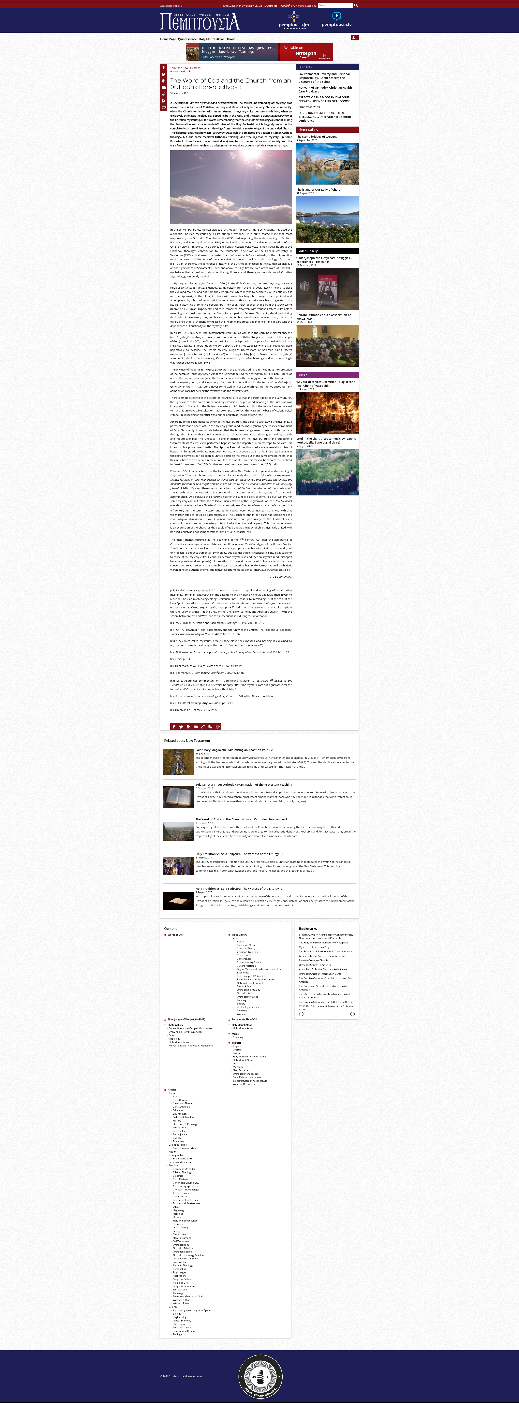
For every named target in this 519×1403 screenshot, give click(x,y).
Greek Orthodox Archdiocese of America (322, 956)
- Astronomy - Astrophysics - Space (191, 1310)
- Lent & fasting (180, 1227)
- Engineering (179, 1317)
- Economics (242, 972)
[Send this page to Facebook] (164, 67)
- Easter (236, 1053)
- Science (172, 1306)
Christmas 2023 (309, 107)
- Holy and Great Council (249, 983)
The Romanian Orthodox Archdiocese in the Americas (323, 987)
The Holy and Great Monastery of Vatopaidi (323, 942)
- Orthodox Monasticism (245, 1073)
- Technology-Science (248, 1007)
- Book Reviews (180, 1100)
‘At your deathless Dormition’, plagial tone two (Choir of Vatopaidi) (325, 384)
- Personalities (180, 1131)
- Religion (172, 1165)
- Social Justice (180, 1134)
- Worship (241, 1014)
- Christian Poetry (245, 948)
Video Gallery (308, 251)
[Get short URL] (164, 94)
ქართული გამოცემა (304, 6)
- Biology (176, 1313)
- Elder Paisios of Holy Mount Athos (255, 979)
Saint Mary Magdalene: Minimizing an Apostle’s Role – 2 (234, 750)
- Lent (235, 1063)
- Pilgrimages (179, 1272)
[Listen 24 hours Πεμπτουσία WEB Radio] (294, 20)
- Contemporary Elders (248, 962)
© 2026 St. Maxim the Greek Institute (181, 1376)
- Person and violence (179, 1162)
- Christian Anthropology (185, 1189)
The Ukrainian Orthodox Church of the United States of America (324, 995)
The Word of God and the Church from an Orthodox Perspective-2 (241, 819)
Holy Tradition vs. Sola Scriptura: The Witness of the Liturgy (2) (239, 889)
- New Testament (241, 1070)
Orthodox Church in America (315, 965)
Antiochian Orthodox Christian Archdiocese (323, 969)
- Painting (241, 1000)
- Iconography (175, 1155)
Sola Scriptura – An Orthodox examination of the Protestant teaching (244, 784)
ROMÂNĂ (285, 6)
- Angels (236, 1046)
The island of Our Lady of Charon (319, 189)
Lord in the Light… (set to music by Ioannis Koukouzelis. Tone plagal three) (326, 440)
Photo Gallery (308, 130)
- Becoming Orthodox (183, 1169)
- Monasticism (179, 1234)
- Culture (172, 1093)
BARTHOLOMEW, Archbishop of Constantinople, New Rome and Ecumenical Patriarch (326, 936)
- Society (240, 1003)
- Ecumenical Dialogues (185, 1200)
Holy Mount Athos (211, 39)
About (230, 39)
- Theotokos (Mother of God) (187, 1296)
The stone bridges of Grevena (316, 137)
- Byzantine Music (245, 945)
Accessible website (171, 6)
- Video (235, 938)
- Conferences (243, 958)
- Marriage (237, 1067)
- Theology (241, 1010)
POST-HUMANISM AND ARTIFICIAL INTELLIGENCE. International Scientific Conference (324, 116)
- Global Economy (181, 1320)
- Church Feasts (180, 1193)
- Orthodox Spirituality (248, 990)
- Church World (244, 955)
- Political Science (181, 1327)
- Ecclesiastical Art (182, 1158)
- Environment (179, 1113)
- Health (171, 1151)
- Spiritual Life (179, 1289)
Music (302, 375)
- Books (240, 941)
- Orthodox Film (180, 1244)
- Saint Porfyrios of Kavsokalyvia (249, 1080)
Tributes (175, 68)
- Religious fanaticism (183, 1286)
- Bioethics (177, 1175)
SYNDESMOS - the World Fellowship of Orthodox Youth (326, 1008)
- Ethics (176, 1207)
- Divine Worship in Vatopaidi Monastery (189, 1028)
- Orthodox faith (244, 993)
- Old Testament (181, 1241)
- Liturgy (176, 1231)
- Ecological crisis (177, 1144)
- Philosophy (178, 1324)
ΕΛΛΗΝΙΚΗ (270, 6)
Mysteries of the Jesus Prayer (315, 947)
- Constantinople (181, 1107)
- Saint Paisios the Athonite (247, 1077)
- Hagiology (173, 1038)
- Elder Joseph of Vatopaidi (250, 976)
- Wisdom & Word (181, 1300)
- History (176, 1120)
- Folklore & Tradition (183, 1117)
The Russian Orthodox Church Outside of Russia (326, 1002)
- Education (178, 1110)
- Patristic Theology (182, 1265)
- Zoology (177, 1334)
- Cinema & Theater (183, 1103)
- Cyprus (236, 1049)
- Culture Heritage (246, 965)
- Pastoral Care (180, 1262)
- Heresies (177, 1213)
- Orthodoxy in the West (185, 1258)
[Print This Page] (164, 108)
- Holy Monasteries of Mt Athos (249, 1056)
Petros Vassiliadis (180, 71)
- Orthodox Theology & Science (189, 1255)
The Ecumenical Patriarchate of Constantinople (325, 951)
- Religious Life (180, 1282)
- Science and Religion (184, 1331)
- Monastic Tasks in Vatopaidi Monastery (190, 1045)
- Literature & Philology (184, 1124)
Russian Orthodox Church (313, 960)
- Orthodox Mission (182, 1248)
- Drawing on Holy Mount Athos (185, 1031)
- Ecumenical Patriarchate (186, 1203)
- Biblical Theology (182, 1172)
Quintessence (187, 39)
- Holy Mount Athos (178, 1042)
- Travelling (178, 1141)
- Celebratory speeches (185, 1186)
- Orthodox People (182, 1251)
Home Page (168, 39)
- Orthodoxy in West (247, 996)
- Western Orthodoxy (243, 1084)
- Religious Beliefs (181, 1279)
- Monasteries (179, 1127)
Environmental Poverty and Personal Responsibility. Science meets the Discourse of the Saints (324, 78)
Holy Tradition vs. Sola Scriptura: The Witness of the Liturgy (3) (239, 854)
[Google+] (164, 81)
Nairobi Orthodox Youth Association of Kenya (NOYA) (323, 317)
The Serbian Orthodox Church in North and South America (326, 980)
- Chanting (237, 1037)
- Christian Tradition (247, 952)
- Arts (175, 1096)
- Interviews (178, 1224)
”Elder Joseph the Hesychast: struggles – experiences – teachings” (324, 260)
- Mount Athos (243, 986)
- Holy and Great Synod (184, 1220)
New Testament (192, 68)
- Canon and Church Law (185, 1182)
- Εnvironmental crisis (184, 1148)
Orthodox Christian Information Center (320, 973)
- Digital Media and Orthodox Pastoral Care (260, 969)
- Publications (179, 1275)
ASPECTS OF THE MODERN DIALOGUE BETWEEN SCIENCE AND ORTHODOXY (324, 99)
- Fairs (170, 1035)
